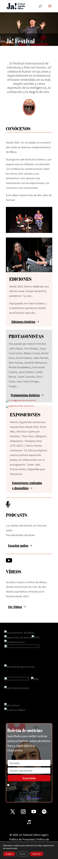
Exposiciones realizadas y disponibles (27, 485)
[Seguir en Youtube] (33, 811)
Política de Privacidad (21, 839)
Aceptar (9, 854)
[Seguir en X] (12, 811)
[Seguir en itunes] (29, 822)
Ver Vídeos (15, 607)
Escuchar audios (18, 545)
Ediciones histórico (23, 322)
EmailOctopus (35, 798)
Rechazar (36, 854)
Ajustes (22, 854)
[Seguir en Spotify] (44, 811)
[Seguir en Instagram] (23, 811)
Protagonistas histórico (25, 395)
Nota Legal (40, 835)
